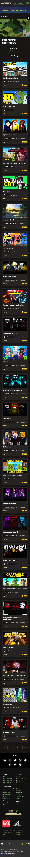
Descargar (18, 794)
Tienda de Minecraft (20, 778)
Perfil (17, 803)
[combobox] (15, 51)
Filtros (13, 55)
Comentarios (19, 790)
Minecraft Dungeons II (7, 778)
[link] (4, 760)
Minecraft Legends (6, 782)
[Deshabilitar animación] (28, 18)
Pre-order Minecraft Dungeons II (14, 11)
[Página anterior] (4, 747)
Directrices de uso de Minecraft (7, 833)
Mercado (6, 16)
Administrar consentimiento (19, 833)
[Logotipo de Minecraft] (6, 3)
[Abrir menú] (27, 3)
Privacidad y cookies (5, 847)
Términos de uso (4, 849)
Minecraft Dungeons (7, 780)
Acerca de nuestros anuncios (7, 851)
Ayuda (17, 788)
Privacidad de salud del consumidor (19, 847)
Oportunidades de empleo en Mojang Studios (6, 794)
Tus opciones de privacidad (10, 853)
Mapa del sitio (19, 792)
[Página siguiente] (25, 747)
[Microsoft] (26, 844)
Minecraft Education (6, 784)
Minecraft (4, 776)
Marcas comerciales (14, 849)
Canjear (18, 805)
